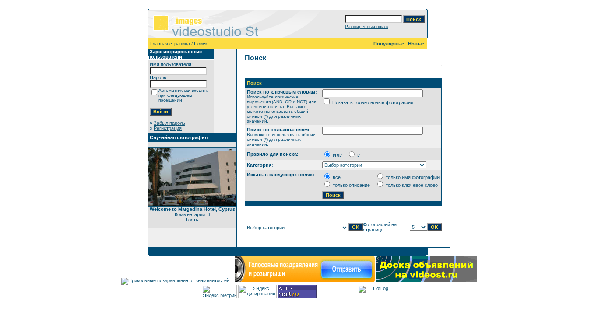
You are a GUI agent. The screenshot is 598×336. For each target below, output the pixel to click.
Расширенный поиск (366, 26)
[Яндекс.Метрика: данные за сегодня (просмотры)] (219, 291)
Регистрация (168, 128)
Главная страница (170, 43)
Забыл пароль (169, 123)
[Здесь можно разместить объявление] (426, 280)
